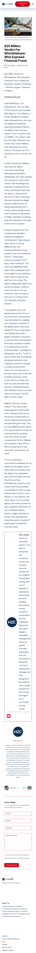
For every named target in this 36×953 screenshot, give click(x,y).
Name (8, 814)
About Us (5, 936)
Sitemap (4, 945)
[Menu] (33, 4)
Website (9, 828)
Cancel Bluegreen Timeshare (12, 906)
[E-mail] (8, 717)
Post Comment (11, 865)
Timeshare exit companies (11, 916)
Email (8, 821)
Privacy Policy (7, 947)
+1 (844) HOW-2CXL (22, 4)
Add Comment (11, 836)
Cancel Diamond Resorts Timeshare (14, 909)
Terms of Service (8, 950)
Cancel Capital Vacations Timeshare (15, 911)
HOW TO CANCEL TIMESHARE (10, 939)
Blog (6, 67)
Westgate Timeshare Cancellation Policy (16, 914)
